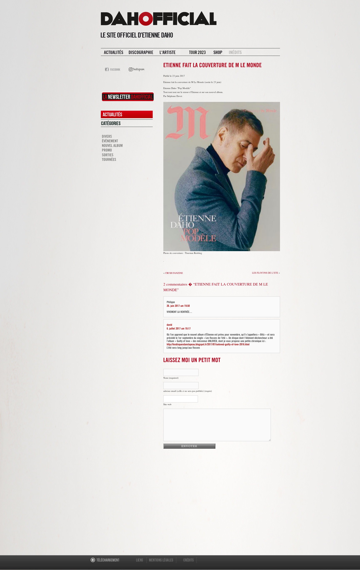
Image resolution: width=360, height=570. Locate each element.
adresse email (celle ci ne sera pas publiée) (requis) (187, 390)
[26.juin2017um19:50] (178, 305)
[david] (169, 324)
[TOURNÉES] (127, 159)
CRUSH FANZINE (174, 272)
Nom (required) (171, 377)
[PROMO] (127, 150)
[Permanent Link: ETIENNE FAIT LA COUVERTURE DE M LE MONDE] (212, 66)
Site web (167, 404)
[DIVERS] (127, 136)
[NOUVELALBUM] (127, 145)
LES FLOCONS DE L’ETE (265, 272)
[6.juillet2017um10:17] (179, 328)
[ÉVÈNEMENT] (127, 141)
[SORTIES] (127, 155)
